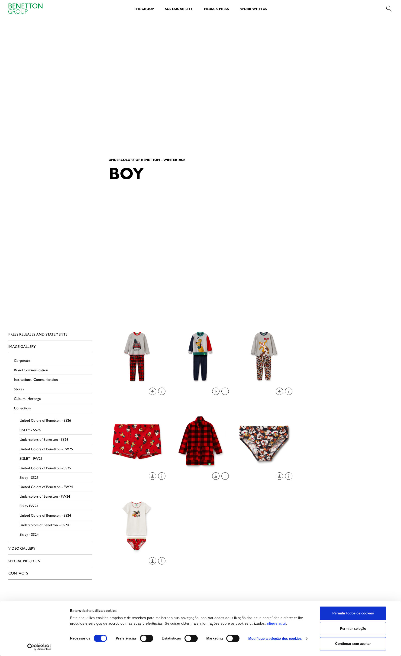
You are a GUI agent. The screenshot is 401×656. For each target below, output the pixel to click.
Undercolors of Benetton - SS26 (43, 439)
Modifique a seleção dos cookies (275, 638)
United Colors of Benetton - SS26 (45, 420)
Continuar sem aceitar (353, 644)
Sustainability (179, 8)
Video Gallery (22, 548)
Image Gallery (22, 346)
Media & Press (216, 8)
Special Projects (24, 560)
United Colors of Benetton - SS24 (45, 515)
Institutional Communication (36, 379)
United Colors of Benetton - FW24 (46, 486)
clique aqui (276, 623)
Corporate (22, 360)
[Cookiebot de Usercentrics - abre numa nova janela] (39, 646)
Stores (19, 389)
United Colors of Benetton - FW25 (46, 448)
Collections (23, 408)
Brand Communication (31, 369)
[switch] (146, 638)
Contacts (18, 573)
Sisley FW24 (28, 505)
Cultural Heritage (27, 398)
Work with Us (253, 8)
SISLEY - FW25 (30, 458)
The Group (144, 8)
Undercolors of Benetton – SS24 (44, 524)
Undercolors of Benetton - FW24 (44, 496)
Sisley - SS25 (29, 477)
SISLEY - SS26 (30, 429)
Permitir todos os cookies (353, 613)
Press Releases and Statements (38, 334)
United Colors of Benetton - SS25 (45, 467)
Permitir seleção (353, 628)
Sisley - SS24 (29, 534)
